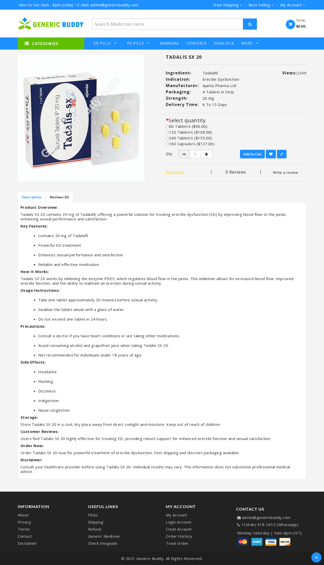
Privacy (24, 522)
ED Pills (102, 43)
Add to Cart (252, 154)
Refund (94, 529)
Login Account (179, 522)
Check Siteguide (102, 543)
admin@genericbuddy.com (266, 517)
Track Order (177, 543)
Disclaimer (27, 543)
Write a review (285, 172)
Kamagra (169, 43)
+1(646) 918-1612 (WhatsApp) (270, 524)
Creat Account (179, 529)
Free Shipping (226, 4)
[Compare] (282, 154)
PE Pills (135, 43)
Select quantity (187, 120)
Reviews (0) (59, 197)
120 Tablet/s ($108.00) (190, 132)
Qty (168, 154)
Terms (24, 529)
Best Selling (260, 4)
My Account (176, 514)
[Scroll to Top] (316, 557)
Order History (179, 536)
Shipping (96, 522)
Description (32, 197)
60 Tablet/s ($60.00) (188, 126)
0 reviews (236, 172)
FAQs (93, 514)
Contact (25, 536)
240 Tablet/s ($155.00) (190, 138)
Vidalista (224, 43)
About (23, 514)
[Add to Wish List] (271, 154)
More (247, 43)
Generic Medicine (104, 536)
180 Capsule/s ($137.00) (191, 143)
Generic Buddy (150, 558)
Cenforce (196, 43)
